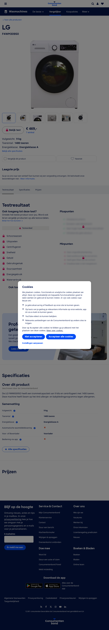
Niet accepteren (33, 336)
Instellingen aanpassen (32, 343)
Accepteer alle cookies (61, 336)
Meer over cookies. (55, 330)
